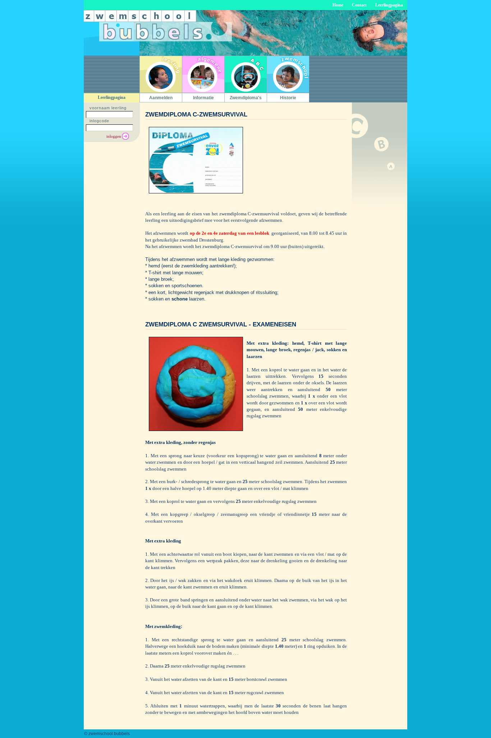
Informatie (203, 97)
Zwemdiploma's (246, 97)
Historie (288, 97)
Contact (359, 5)
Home (337, 5)
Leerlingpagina (389, 5)
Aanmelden (161, 97)
